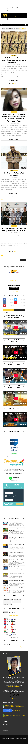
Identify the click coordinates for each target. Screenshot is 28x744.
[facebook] (12, 698)
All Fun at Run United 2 (13, 522)
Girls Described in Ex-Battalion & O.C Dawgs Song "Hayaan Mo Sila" (14, 60)
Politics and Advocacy (8, 604)
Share (14, 83)
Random (19, 309)
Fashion (13, 601)
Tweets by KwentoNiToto (14, 291)
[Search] (18, 19)
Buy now (19, 503)
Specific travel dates (10, 496)
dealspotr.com (14, 480)
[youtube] (15, 698)
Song (14, 55)
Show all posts (22, 28)
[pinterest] (16, 698)
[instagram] (14, 698)
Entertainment (6, 599)
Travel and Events (17, 599)
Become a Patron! (14, 280)
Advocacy (18, 601)
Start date (6, 498)
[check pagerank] (14, 615)
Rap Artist (14, 170)
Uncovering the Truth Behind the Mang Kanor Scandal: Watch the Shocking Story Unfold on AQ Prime (16, 537)
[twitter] (11, 698)
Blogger (21, 646)
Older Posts (23, 259)
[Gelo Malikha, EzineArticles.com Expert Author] (13, 714)
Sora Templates (10, 738)
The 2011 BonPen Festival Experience (16, 566)
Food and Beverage (7, 601)
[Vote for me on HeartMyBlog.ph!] (14, 457)
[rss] (13, 698)
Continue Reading (13, 80)
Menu (2, 24)
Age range (6, 491)
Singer (14, 111)
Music (12, 599)
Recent (8, 309)
